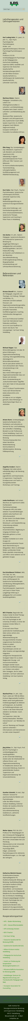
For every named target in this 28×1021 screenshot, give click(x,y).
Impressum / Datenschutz (13, 1001)
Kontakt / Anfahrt (13, 998)
